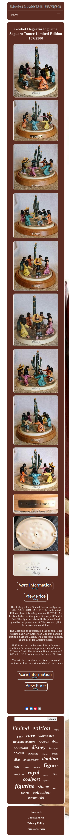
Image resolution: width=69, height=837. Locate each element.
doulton (50, 758)
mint (56, 730)
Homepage (36, 812)
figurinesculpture (24, 741)
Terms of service (35, 828)
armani (55, 754)
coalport (31, 779)
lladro (45, 754)
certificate (19, 774)
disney (38, 747)
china (54, 774)
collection (42, 792)
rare (30, 735)
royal (33, 772)
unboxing (33, 753)
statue (43, 786)
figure (51, 765)
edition (41, 728)
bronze (53, 748)
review (36, 767)
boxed (18, 753)
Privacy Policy (35, 823)
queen (46, 780)
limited (21, 728)
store (54, 788)
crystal (26, 767)
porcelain (21, 748)
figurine (24, 786)
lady (16, 766)
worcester (46, 736)
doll (55, 741)
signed (45, 775)
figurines (43, 741)
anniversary (31, 759)
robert (25, 793)
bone (20, 736)
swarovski (35, 798)
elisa (17, 759)
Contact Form (36, 817)
